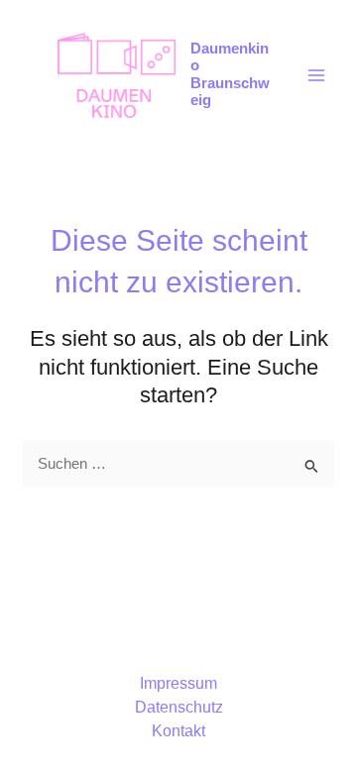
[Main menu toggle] (316, 75)
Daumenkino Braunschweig (230, 75)
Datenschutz (179, 707)
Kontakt (178, 730)
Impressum (178, 683)
